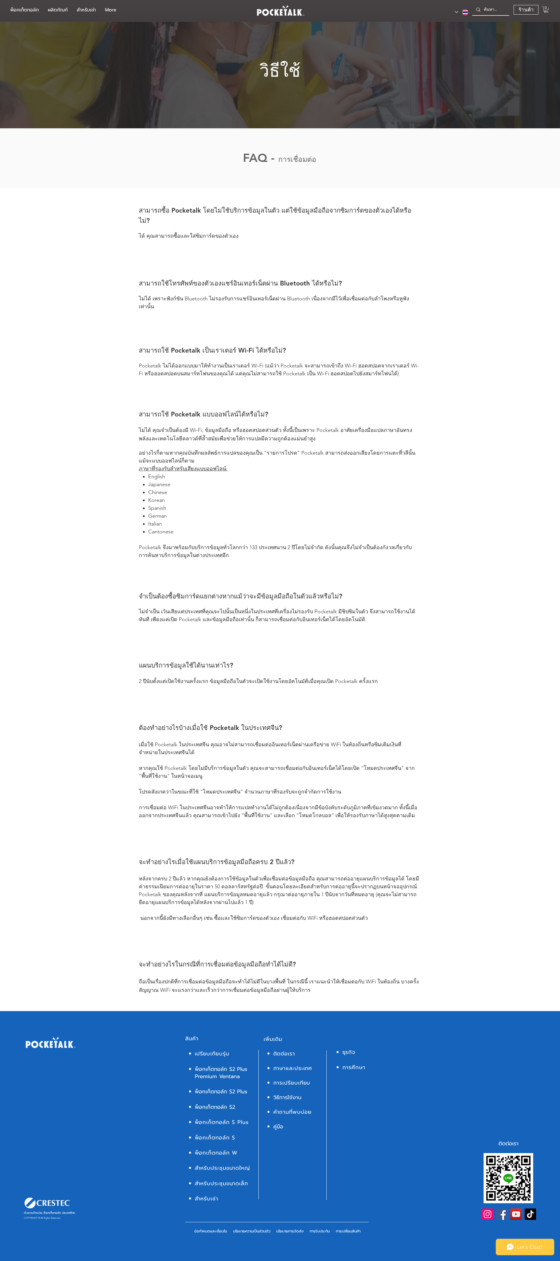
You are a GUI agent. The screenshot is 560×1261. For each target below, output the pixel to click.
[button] (57, 10)
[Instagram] (487, 1214)
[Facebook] (502, 1214)
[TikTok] (530, 1214)
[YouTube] (516, 1214)
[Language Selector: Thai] (462, 12)
